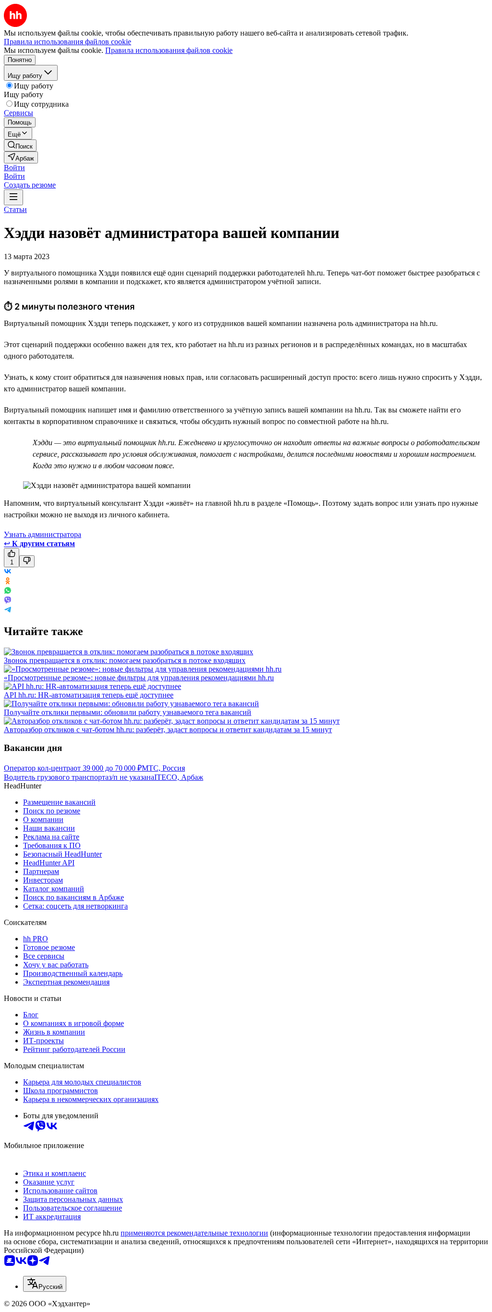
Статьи (15, 209)
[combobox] (44, 1284)
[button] (14, 167)
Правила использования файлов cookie (169, 50)
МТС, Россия (163, 768)
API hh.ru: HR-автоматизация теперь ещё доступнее (88, 695)
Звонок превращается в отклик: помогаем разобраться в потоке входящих (125, 660)
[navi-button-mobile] (13, 197)
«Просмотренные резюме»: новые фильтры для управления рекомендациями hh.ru (139, 678)
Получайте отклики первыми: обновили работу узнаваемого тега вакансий (127, 712)
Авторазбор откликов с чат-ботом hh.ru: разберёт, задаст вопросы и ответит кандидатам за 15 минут (168, 729)
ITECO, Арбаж (178, 777)
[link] (20, 145)
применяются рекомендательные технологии (194, 1233)
